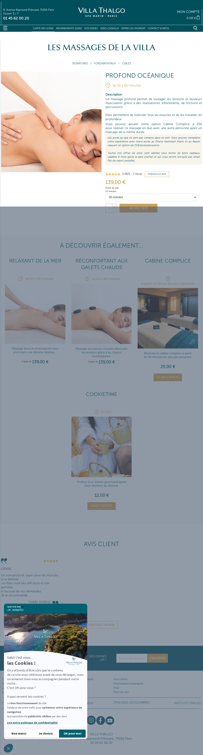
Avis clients (120, 679)
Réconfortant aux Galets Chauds (102, 264)
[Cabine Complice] (168, 347)
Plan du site (121, 692)
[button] (8, 748)
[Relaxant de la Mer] (35, 342)
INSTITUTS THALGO (187, 703)
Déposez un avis (157, 173)
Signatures (80, 63)
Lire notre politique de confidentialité (32, 723)
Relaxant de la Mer (35, 261)
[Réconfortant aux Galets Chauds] (101, 342)
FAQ (116, 688)
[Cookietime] (101, 475)
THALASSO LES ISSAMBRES (131, 702)
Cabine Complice (168, 261)
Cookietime (101, 394)
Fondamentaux (105, 63)
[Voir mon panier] (167, 18)
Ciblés (126, 63)
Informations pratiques (128, 683)
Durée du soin (112, 188)
